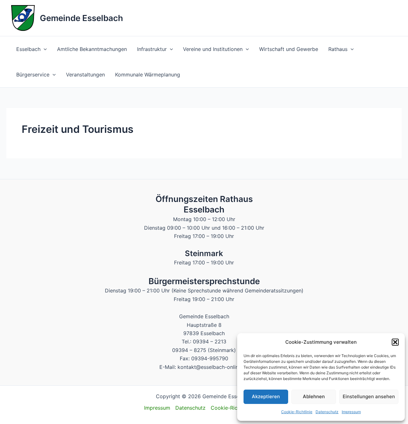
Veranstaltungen (85, 74)
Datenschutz (327, 411)
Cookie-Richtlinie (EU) (237, 408)
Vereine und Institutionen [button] (213, 49)
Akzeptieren (266, 396)
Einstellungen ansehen (369, 396)
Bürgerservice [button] (32, 74)
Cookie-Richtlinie (296, 411)
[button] (395, 342)
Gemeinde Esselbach (81, 18)
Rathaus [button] (337, 49)
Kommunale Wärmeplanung (147, 74)
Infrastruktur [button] (152, 49)
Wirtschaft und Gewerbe (288, 49)
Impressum (351, 411)
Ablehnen (314, 396)
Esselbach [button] (28, 49)
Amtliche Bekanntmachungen (92, 49)
